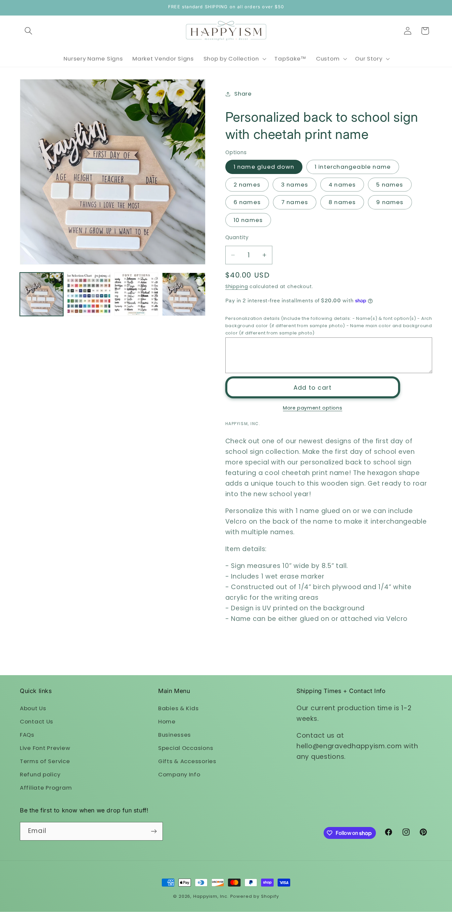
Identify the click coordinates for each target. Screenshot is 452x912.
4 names (342, 185)
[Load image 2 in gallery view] (89, 294)
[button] (28, 31)
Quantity (237, 237)
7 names (294, 202)
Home (167, 721)
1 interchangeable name (353, 167)
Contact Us (36, 721)
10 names (248, 220)
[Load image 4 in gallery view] (183, 294)
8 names (342, 202)
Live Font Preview (45, 748)
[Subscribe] (153, 831)
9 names (389, 202)
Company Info (179, 774)
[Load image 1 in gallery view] (41, 294)
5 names (389, 185)
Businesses (174, 735)
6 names (247, 202)
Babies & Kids (178, 708)
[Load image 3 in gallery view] (136, 294)
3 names (294, 185)
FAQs (27, 735)
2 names (247, 185)
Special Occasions (185, 748)
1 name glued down (264, 167)
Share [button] (243, 94)
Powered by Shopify (254, 896)
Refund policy (40, 774)
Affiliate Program (46, 788)
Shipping (236, 286)
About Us (33, 708)
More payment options (312, 408)
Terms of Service (45, 761)
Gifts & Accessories (187, 761)
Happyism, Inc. (211, 896)
